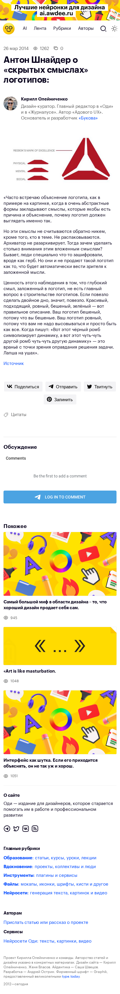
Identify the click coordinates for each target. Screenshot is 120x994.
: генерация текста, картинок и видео (55, 893)
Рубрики (62, 28)
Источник (13, 363)
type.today (71, 976)
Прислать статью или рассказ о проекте (45, 922)
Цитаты (19, 415)
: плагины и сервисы (40, 875)
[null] (23, 387)
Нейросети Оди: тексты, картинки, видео (47, 941)
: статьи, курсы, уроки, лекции (49, 858)
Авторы (86, 28)
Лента (40, 28)
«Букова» (88, 118)
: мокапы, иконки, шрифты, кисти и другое (55, 884)
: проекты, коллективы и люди (49, 867)
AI (25, 28)
